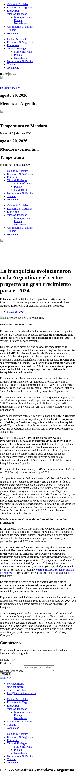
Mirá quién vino (23, 17)
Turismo (11, 29)
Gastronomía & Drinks (20, 26)
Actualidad (13, 32)
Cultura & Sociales (17, 4)
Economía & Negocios (20, 7)
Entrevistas (13, 10)
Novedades (20, 23)
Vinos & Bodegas (17, 13)
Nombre (5, 659)
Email (3, 663)
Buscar (4, 73)
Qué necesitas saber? (12, 670)
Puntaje (18, 20)
